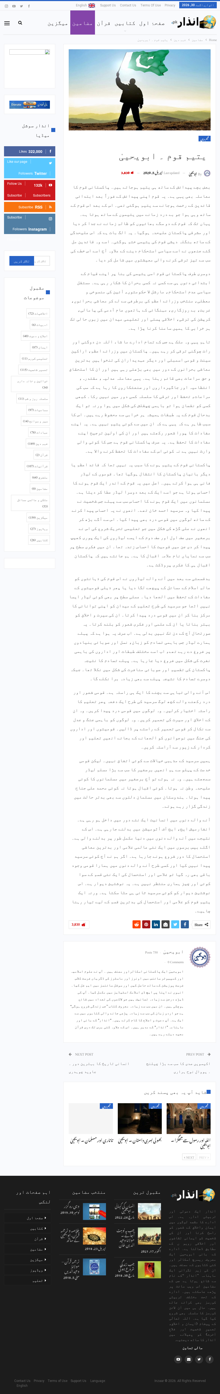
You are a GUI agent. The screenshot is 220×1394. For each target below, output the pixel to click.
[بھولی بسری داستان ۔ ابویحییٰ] (140, 1118)
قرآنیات (37, 466)
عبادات (39, 432)
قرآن (104, 22)
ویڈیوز (39, 528)
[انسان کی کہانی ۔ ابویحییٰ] (149, 1211)
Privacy (170, 5)
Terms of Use (150, 5)
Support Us (108, 5)
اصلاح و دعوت (35, 335)
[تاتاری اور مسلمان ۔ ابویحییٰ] (91, 1118)
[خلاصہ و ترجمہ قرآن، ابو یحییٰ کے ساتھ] (94, 1236)
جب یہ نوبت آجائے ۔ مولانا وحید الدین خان (125, 1237)
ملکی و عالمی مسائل (32, 502)
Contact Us (128, 5)
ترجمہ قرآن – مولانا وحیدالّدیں (70, 1265)
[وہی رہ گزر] (94, 1211)
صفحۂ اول (152, 22)
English (81, 5)
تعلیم (37, 1280)
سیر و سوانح (35, 421)
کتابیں (125, 22)
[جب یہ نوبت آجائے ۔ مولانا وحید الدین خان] (149, 1236)
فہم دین (204, 138)
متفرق (40, 477)
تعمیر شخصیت (34, 369)
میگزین (57, 22)
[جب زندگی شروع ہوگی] (149, 1269)
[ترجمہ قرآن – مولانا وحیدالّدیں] (94, 1267)
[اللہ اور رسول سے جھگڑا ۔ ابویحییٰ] (189, 1118)
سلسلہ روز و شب (33, 398)
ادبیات (40, 324)
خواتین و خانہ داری (32, 384)
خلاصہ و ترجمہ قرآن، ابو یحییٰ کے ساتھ (70, 1234)
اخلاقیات (38, 313)
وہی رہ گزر (71, 1205)
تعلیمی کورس (35, 358)
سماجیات (38, 409)
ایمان (40, 347)
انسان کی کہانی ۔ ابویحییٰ (124, 1208)
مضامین (82, 22)
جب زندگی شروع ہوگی (126, 1266)
